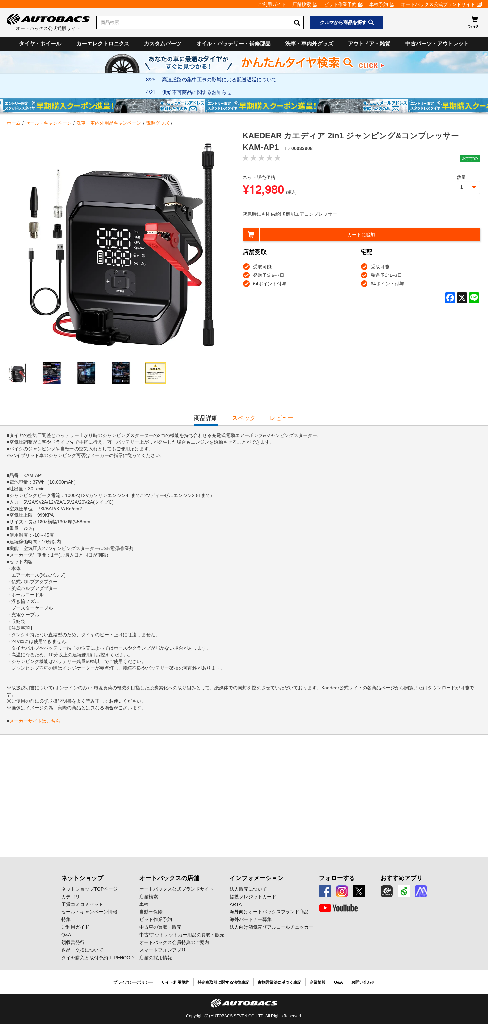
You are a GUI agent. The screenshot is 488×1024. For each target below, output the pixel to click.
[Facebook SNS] (325, 891)
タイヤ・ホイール (40, 43)
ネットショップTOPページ (89, 889)
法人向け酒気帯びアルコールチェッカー (271, 927)
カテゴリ (70, 896)
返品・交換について (82, 950)
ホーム (14, 123)
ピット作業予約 (340, 4)
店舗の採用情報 (155, 957)
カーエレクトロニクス (102, 43)
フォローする (337, 878)
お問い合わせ (363, 982)
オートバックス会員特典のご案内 (174, 942)
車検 (144, 904)
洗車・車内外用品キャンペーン (108, 123)
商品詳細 (206, 420)
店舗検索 (301, 4)
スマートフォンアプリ (162, 950)
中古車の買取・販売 (160, 927)
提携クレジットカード (253, 896)
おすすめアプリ (402, 878)
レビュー (281, 418)
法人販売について (248, 889)
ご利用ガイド (272, 4)
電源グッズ (157, 123)
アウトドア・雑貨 (369, 43)
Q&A (66, 934)
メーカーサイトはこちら (34, 721)
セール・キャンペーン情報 (89, 911)
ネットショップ (82, 878)
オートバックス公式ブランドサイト (438, 4)
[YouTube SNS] (338, 908)
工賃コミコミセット (82, 904)
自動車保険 (151, 911)
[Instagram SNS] (342, 891)
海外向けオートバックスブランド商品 (269, 911)
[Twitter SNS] (359, 891)
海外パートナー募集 (251, 919)
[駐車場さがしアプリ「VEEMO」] (404, 891)
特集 (66, 919)
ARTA (236, 904)
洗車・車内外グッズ (309, 43)
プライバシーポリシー (133, 982)
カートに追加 (361, 234)
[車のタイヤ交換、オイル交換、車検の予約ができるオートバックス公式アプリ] (387, 891)
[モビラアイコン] (421, 891)
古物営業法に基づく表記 (279, 982)
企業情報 (318, 982)
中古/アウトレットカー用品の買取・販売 (181, 934)
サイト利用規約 (175, 982)
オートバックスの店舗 (169, 878)
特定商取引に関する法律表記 (223, 982)
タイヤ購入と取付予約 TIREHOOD (97, 957)
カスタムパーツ (162, 43)
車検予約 (378, 4)
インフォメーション (257, 878)
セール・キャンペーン (48, 123)
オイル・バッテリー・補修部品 (233, 43)
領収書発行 (73, 942)
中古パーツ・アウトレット (437, 43)
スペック (244, 418)
